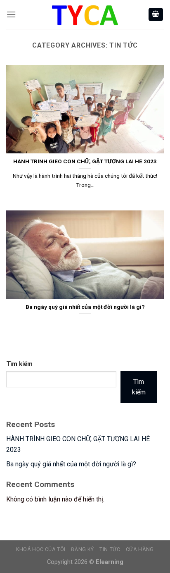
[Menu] (11, 14)
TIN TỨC (109, 549)
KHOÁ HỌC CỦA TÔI (41, 549)
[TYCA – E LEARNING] (85, 14)
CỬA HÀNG (140, 549)
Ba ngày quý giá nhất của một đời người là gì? (71, 464)
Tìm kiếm (19, 364)
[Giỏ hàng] (156, 14)
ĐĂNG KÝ (82, 549)
